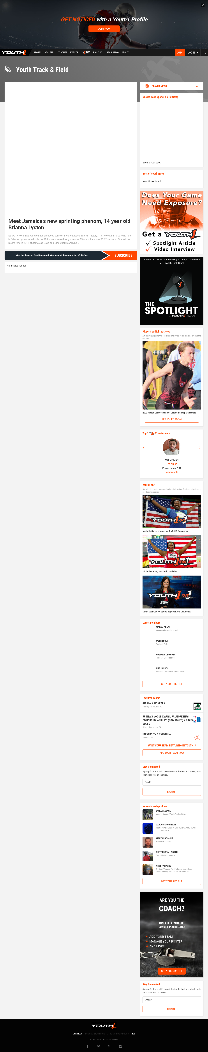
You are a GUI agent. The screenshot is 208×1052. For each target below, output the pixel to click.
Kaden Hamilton (172, 459)
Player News (159, 86)
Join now (104, 28)
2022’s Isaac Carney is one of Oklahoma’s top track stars (169, 412)
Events (74, 52)
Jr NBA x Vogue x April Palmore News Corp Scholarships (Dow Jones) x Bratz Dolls (168, 720)
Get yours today (172, 419)
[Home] (16, 52)
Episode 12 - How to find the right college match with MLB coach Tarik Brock (172, 261)
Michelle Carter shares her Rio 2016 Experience (165, 531)
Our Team (77, 1033)
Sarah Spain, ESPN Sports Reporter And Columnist (167, 611)
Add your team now (172, 752)
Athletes (49, 52)
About (125, 52)
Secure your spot (151, 162)
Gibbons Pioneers (154, 703)
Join (179, 52)
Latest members (151, 622)
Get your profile (171, 683)
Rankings (98, 52)
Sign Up (171, 791)
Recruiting (113, 52)
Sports (37, 52)
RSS (133, 1033)
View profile (172, 472)
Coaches (62, 52)
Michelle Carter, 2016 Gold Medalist (160, 571)
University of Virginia (157, 734)
